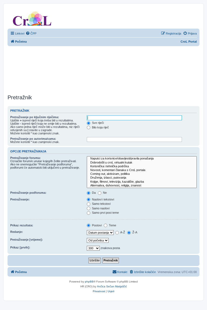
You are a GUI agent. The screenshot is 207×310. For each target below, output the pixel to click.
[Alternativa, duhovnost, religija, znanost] (141, 186)
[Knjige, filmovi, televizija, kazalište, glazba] (141, 182)
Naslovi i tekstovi (102, 199)
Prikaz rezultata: (21, 225)
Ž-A (134, 232)
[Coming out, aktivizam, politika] (141, 174)
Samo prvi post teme (105, 212)
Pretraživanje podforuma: (28, 192)
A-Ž (122, 232)
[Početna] (32, 17)
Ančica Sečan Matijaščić (112, 286)
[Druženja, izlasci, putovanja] (141, 178)
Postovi (96, 225)
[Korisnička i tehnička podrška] (141, 166)
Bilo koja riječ (100, 127)
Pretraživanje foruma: (25, 157)
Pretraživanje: (20, 199)
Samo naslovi (100, 208)
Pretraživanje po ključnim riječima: (34, 117)
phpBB (89, 281)
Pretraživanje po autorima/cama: (33, 138)
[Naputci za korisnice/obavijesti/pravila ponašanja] (141, 159)
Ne (104, 192)
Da (93, 192)
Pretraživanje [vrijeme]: (26, 239)
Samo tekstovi (101, 203)
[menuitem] (31, 33)
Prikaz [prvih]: (20, 247)
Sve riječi (97, 122)
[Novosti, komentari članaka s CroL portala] (141, 170)
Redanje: (16, 231)
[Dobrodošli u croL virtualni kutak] (141, 163)
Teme (112, 225)
